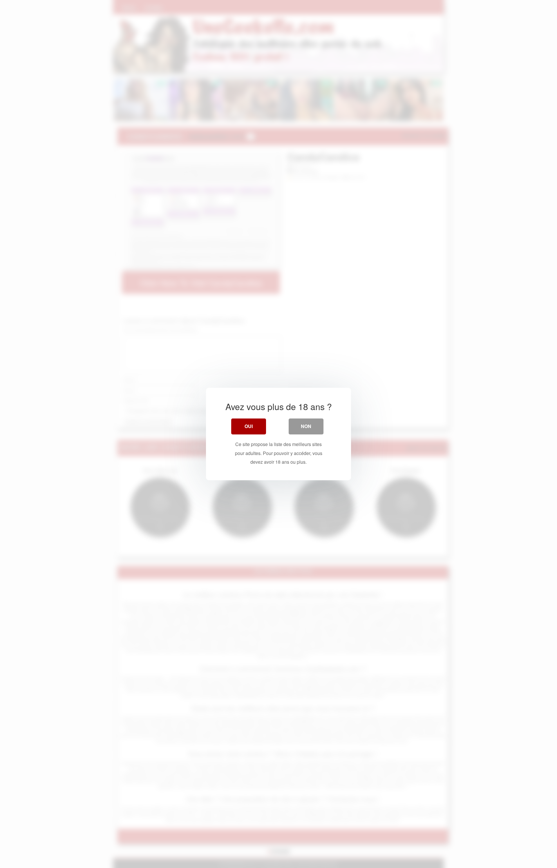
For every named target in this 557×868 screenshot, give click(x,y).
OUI (249, 426)
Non (306, 426)
